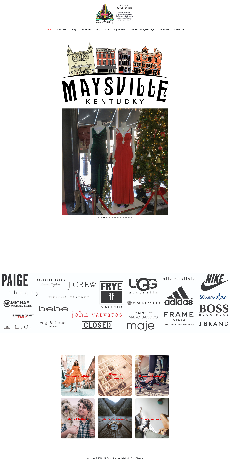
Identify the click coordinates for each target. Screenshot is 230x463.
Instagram (179, 29)
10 (123, 216)
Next (172, 161)
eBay (74, 29)
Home (48, 29)
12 (128, 216)
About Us (86, 29)
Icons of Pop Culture (115, 29)
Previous (58, 161)
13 (131, 216)
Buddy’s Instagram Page (142, 29)
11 (126, 216)
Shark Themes (137, 458)
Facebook (164, 29)
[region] (115, 303)
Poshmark (61, 29)
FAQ (98, 29)
